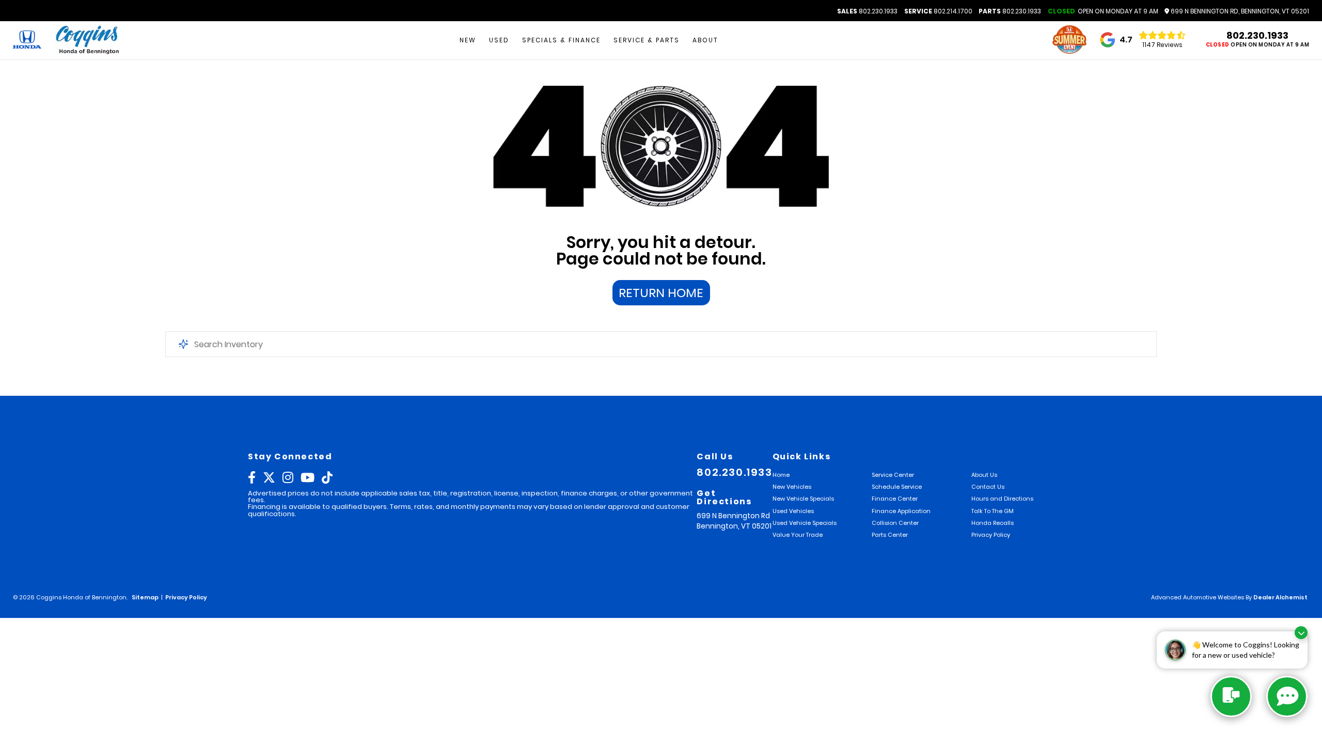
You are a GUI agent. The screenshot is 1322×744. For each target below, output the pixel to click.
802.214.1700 (938, 11)
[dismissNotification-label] (1301, 632)
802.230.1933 (867, 11)
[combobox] (661, 344)
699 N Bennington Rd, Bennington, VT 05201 (1239, 11)
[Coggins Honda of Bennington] (86, 40)
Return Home (661, 292)
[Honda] (27, 40)
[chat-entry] (1231, 696)
